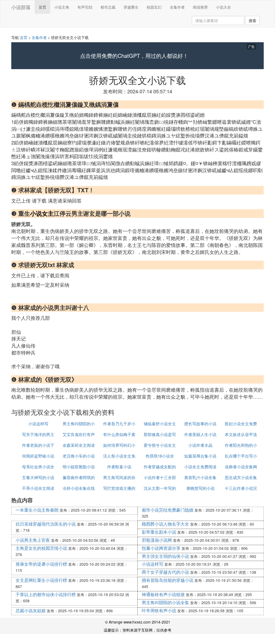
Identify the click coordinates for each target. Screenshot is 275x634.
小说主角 (61, 7)
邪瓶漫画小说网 (157, 540)
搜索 (252, 20)
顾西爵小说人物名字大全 (165, 524)
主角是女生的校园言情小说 (41, 548)
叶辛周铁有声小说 (159, 610)
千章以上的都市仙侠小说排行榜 (46, 594)
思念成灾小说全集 (241, 477)
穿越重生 (131, 7)
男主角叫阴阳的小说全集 (165, 602)
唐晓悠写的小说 (200, 488)
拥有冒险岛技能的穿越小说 (167, 580)
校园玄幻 (154, 7)
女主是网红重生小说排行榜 (41, 580)
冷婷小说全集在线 (79, 488)
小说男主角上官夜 (33, 540)
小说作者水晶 (200, 445)
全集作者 (177, 7)
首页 (42, 7)
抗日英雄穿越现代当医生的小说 (46, 524)
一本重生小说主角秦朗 (37, 510)
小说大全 (223, 7)
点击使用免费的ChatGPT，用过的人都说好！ (134, 55)
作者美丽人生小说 (200, 434)
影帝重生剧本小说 (159, 532)
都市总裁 (107, 7)
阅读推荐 (200, 7)
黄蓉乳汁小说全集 (200, 477)
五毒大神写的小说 (38, 477)
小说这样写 (38, 423)
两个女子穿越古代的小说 (165, 572)
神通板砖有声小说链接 (163, 594)
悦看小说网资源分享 (161, 548)
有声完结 (84, 7)
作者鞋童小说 (119, 466)
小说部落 (21, 6)
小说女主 (42, 213)
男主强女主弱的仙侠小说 (165, 556)
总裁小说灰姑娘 (31, 610)
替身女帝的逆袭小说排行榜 (41, 564)
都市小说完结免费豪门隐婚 (167, 510)
